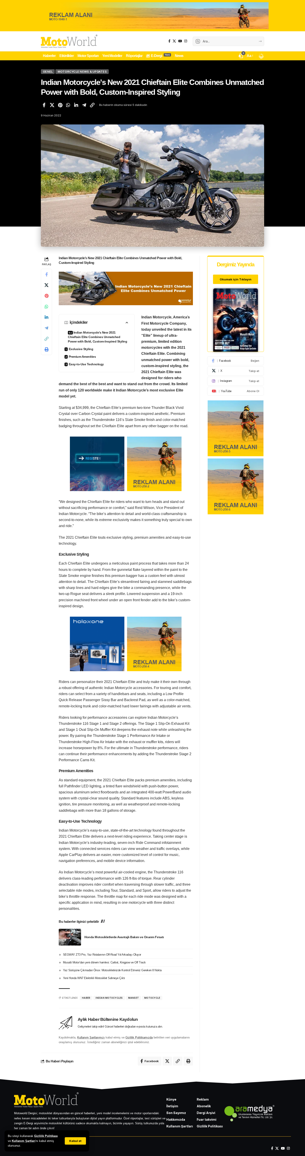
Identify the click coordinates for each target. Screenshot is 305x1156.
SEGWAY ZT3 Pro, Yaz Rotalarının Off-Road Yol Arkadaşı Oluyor (102, 954)
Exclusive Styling (81, 349)
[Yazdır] (46, 349)
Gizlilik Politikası (46, 1136)
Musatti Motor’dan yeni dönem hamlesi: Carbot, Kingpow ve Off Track (104, 962)
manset (133, 997)
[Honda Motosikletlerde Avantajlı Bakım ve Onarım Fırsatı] (70, 937)
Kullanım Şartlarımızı (91, 1037)
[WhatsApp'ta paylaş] (68, 105)
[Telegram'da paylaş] (84, 105)
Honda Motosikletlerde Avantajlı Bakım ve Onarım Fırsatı (124, 937)
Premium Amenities (82, 356)
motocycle (152, 997)
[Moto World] (69, 41)
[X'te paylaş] (52, 105)
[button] (75, 1141)
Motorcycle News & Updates (82, 71)
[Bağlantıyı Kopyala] (92, 105)
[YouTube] (180, 41)
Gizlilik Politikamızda (139, 1037)
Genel (48, 71)
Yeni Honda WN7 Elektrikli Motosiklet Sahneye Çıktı (94, 978)
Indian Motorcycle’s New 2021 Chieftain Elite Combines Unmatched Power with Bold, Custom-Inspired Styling (97, 337)
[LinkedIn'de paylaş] (76, 105)
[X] (174, 41)
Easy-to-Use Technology (86, 364)
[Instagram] (185, 41)
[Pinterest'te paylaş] (60, 105)
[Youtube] (235, 391)
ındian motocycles (109, 997)
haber (86, 997)
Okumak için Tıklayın (235, 279)
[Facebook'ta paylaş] (44, 105)
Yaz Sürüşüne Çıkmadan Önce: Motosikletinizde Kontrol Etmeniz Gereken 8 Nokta (112, 970)
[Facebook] (169, 41)
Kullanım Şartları (23, 1141)
